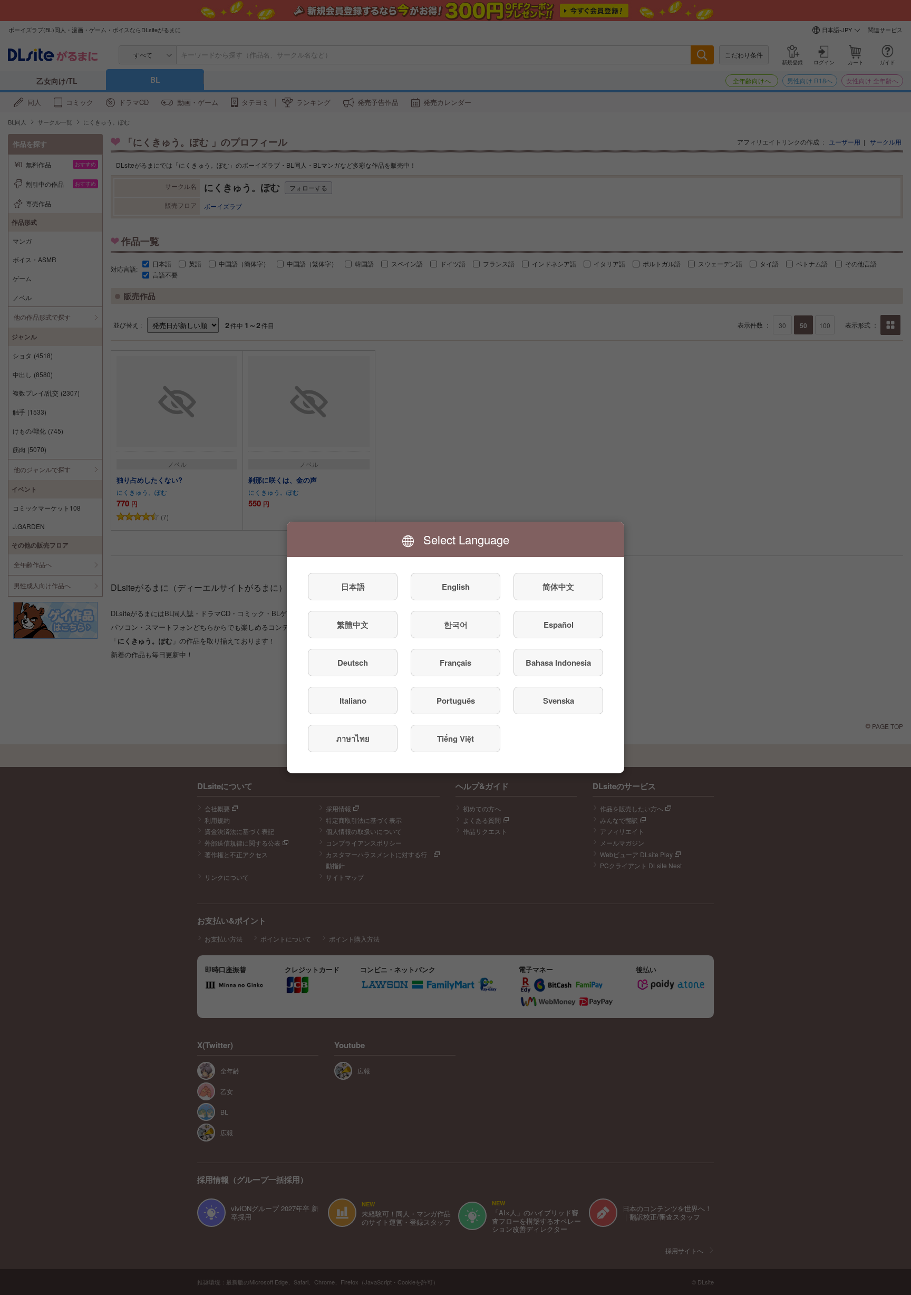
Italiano (353, 700)
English (456, 586)
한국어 (456, 624)
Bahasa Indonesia (558, 662)
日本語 (353, 586)
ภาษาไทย (353, 738)
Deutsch (352, 662)
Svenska (558, 700)
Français (455, 662)
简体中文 (558, 586)
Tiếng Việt (455, 738)
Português (456, 700)
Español (559, 624)
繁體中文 (353, 624)
